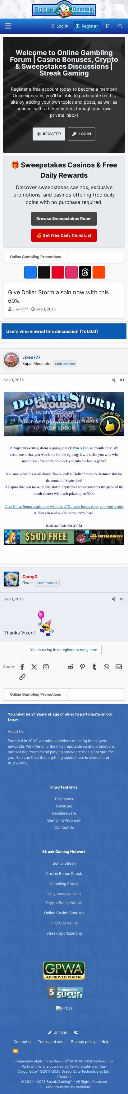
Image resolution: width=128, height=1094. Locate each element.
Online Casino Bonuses (64, 912)
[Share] (114, 380)
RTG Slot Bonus (64, 923)
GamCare (64, 806)
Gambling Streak (64, 883)
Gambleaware (64, 813)
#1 (122, 380)
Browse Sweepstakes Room (64, 218)
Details (64, 1077)
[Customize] (76, 1032)
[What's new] (108, 26)
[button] (8, 26)
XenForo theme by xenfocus (68, 1087)
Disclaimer (64, 799)
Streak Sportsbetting (64, 933)
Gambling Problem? (64, 820)
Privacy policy (83, 1041)
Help (105, 1041)
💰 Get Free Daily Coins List (64, 235)
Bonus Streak (64, 863)
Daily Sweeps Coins (64, 894)
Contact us (22, 1041)
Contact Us (64, 827)
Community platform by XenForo (64, 1061)
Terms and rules (51, 1041)
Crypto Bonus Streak (64, 902)
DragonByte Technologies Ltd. (86, 1071)
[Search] (120, 26)
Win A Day (81, 448)
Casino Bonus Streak (64, 873)
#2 (122, 599)
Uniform (60, 1032)
